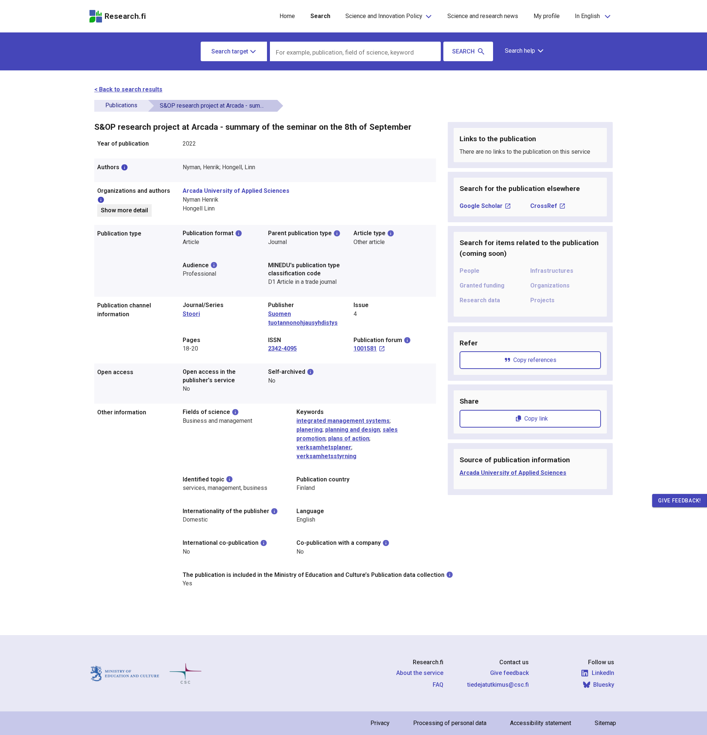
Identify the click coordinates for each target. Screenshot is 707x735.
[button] (521, 51)
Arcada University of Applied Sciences (236, 190)
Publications (121, 105)
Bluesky (603, 684)
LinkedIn (603, 672)
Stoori (191, 313)
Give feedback (509, 672)
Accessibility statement (540, 723)
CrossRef (543, 205)
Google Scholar (481, 205)
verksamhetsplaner (323, 447)
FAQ (438, 684)
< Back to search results (128, 89)
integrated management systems (343, 420)
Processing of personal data (449, 723)
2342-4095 (282, 348)
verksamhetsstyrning (326, 456)
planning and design (352, 429)
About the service (419, 672)
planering (309, 429)
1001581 (365, 348)
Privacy (380, 723)
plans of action (348, 438)
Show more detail (124, 210)
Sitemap (605, 723)
